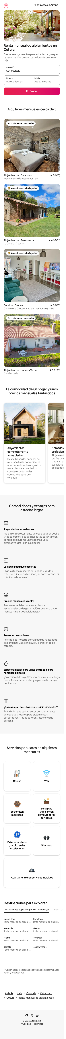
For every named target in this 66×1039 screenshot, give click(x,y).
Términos (38, 1023)
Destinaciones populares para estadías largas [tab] (26, 909)
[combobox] (32, 71)
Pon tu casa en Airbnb (46, 5)
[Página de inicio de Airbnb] (6, 5)
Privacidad (26, 1023)
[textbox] (17, 82)
